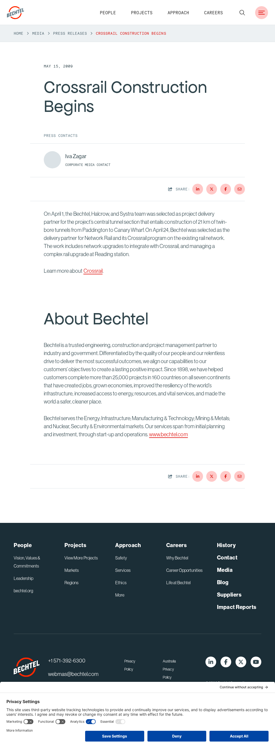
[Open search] (242, 12)
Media (38, 33)
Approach (178, 12)
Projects (142, 12)
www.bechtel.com (168, 434)
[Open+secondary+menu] (261, 12)
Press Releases (70, 33)
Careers (213, 12)
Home (18, 33)
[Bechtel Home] (15, 12)
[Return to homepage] (26, 667)
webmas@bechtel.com (73, 674)
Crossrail (93, 270)
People (108, 12)
